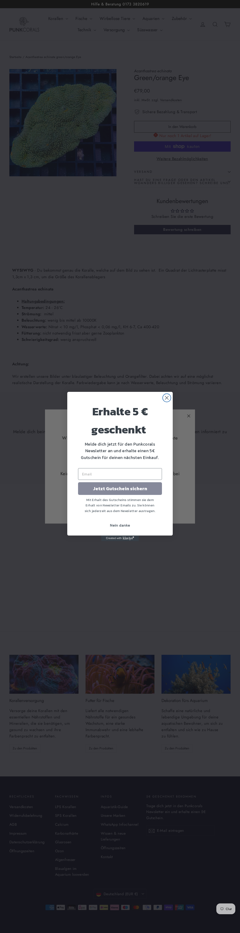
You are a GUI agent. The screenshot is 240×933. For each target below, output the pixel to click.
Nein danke (120, 525)
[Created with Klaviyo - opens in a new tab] (120, 538)
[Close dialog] (167, 398)
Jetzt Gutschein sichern (120, 488)
